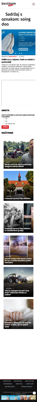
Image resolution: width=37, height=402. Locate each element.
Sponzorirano (13, 56)
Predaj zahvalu (26, 387)
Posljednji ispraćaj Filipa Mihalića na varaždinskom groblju (18, 230)
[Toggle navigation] (33, 4)
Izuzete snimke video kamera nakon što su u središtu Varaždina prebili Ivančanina (18, 261)
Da (6, 119)
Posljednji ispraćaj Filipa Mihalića (18, 198)
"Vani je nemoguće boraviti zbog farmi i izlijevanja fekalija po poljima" (17, 293)
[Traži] (20, 4)
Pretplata (30, 384)
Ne (6, 121)
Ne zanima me (10, 124)
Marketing (7, 381)
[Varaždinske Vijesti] (9, 3)
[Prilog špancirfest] (18, 397)
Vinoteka (19, 384)
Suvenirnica (7, 384)
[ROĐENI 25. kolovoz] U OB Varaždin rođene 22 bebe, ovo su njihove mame (18, 325)
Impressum (18, 381)
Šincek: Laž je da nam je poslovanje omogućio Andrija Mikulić (18, 165)
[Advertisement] (18, 352)
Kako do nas (29, 381)
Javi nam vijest (10, 387)
